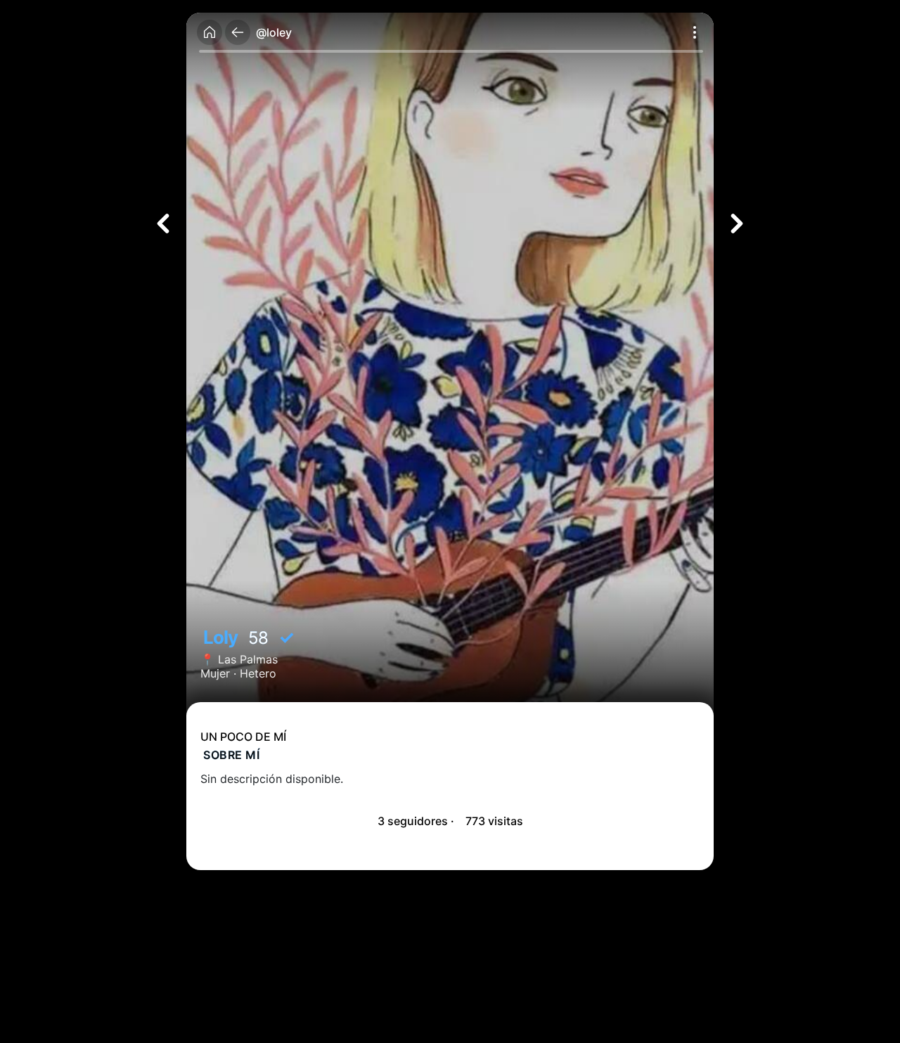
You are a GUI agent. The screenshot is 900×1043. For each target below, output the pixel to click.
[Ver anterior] (163, 223)
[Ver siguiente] (736, 223)
